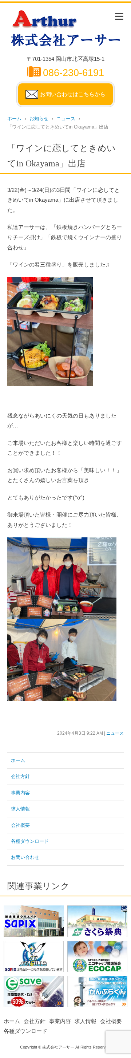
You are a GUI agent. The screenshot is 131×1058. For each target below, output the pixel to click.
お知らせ (38, 118)
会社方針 (20, 776)
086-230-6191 (73, 72)
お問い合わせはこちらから (73, 94)
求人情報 (20, 809)
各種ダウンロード (30, 841)
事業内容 (20, 793)
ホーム (14, 118)
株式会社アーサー (58, 1047)
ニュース (65, 118)
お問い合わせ (25, 857)
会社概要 (20, 825)
